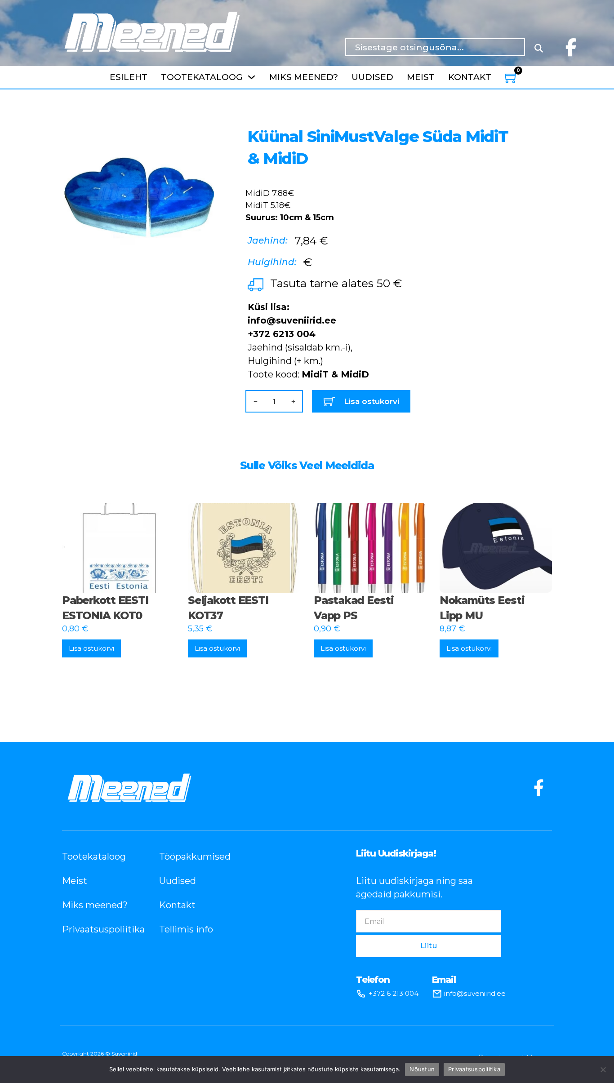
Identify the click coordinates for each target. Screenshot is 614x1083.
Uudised (372, 77)
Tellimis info (186, 929)
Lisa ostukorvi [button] (91, 648)
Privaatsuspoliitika (97, 929)
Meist (421, 77)
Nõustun (422, 1069)
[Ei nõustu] (602, 1069)
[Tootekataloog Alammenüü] (251, 77)
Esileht (128, 77)
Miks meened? (303, 77)
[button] (201, 128)
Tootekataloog (202, 77)
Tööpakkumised (194, 856)
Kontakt (469, 77)
